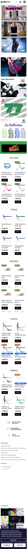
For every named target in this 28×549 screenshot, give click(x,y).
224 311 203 (6, 458)
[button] (3, 13)
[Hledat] (16, 2)
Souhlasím (20, 545)
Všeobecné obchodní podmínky (8, 444)
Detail (5, 174)
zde (20, 536)
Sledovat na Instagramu (13, 523)
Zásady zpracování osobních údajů (9, 440)
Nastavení (13, 540)
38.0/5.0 (16, 303)
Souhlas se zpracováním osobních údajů (10, 446)
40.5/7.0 (4, 303)
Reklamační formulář (6, 435)
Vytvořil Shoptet (15, 528)
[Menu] (24, 2)
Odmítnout (7, 545)
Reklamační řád (4, 442)
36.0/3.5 (16, 279)
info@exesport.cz (7, 456)
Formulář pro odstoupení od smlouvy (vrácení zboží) (13, 437)
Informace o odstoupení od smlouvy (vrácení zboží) (13, 449)
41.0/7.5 (4, 279)
